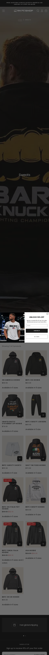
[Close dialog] (47, 314)
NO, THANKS (36, 336)
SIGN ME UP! (37, 330)
